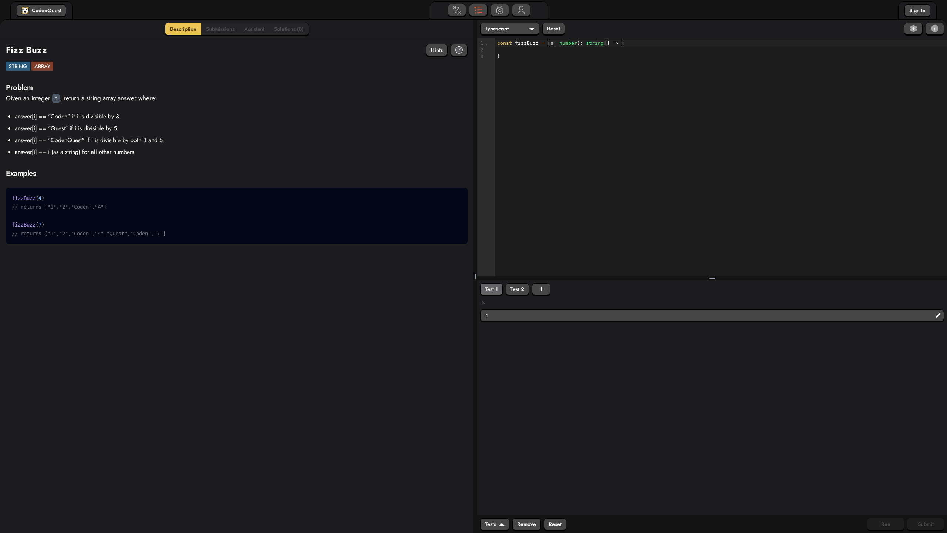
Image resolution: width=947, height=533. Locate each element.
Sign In (917, 10)
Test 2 (517, 289)
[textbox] (721, 50)
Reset (553, 28)
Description (183, 29)
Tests (490, 524)
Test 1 (491, 289)
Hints (437, 50)
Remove (526, 524)
